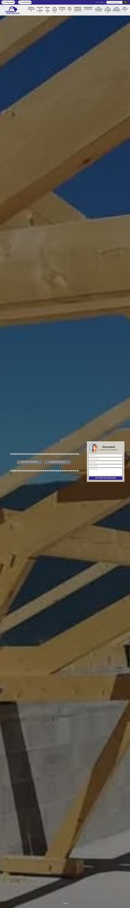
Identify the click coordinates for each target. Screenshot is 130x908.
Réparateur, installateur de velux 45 (77, 9)
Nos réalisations (29, 462)
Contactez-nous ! (57, 462)
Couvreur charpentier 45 (31, 9)
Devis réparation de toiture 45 (117, 9)
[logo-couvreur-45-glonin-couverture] (13, 10)
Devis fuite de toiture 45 (54, 10)
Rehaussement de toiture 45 (88, 8)
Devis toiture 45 (69, 9)
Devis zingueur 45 (125, 9)
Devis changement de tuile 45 (98, 9)
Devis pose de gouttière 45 (40, 10)
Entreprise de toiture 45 (62, 9)
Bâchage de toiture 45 (47, 10)
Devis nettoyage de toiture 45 (108, 10)
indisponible (9, 2)
